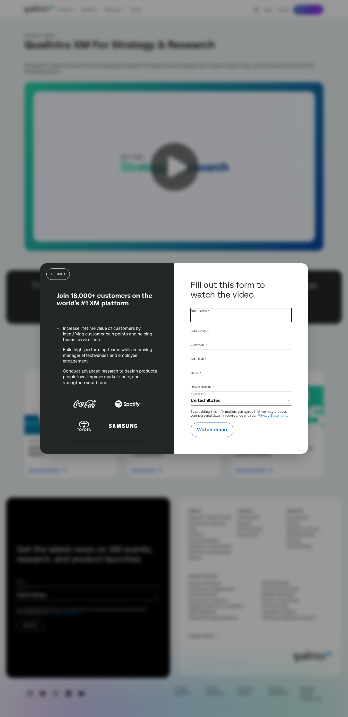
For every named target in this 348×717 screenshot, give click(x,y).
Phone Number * (203, 386)
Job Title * (198, 358)
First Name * (200, 310)
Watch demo (212, 429)
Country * (198, 394)
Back (61, 274)
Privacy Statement (272, 415)
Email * (196, 372)
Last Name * (200, 330)
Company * (199, 344)
